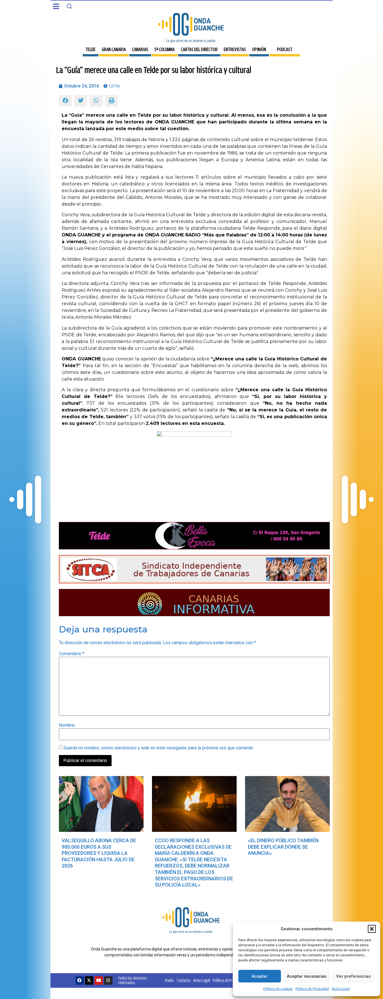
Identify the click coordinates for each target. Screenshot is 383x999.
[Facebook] (79, 980)
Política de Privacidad (312, 989)
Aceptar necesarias (306, 976)
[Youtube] (98, 980)
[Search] (69, 6)
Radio (169, 980)
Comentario (71, 654)
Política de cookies (278, 989)
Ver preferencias (353, 976)
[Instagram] (108, 980)
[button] (372, 929)
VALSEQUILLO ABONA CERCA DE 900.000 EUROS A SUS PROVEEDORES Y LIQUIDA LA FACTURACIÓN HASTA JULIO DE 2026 (99, 853)
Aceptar (259, 976)
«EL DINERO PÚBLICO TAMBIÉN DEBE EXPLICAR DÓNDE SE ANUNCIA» (283, 846)
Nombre (67, 725)
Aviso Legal (341, 989)
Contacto (183, 980)
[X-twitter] (89, 980)
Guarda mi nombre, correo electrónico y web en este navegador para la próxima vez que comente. (159, 748)
